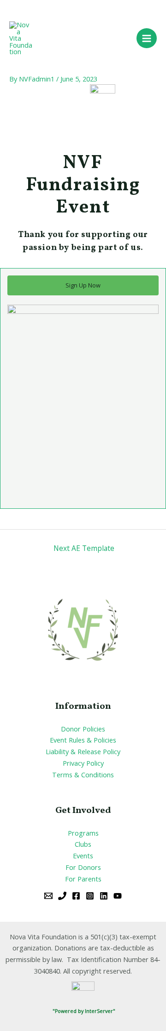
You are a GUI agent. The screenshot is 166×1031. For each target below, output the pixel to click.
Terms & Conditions (83, 774)
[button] (83, 285)
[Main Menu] (146, 38)
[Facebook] (76, 896)
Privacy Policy (83, 763)
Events (83, 855)
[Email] (48, 896)
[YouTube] (117, 896)
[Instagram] (90, 896)
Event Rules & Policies (83, 739)
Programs (83, 832)
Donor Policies (83, 728)
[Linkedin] (104, 896)
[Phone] (62, 896)
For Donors (83, 867)
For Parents (83, 878)
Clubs (83, 844)
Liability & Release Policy (83, 751)
